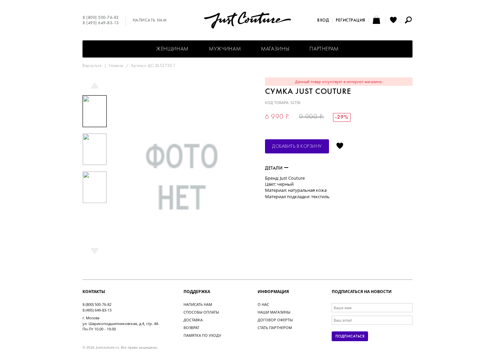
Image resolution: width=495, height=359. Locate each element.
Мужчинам (225, 49)
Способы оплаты (201, 312)
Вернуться (92, 66)
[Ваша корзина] (377, 20)
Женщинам (172, 49)
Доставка (193, 319)
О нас (263, 304)
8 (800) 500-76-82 (100, 18)
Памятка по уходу (202, 335)
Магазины (275, 49)
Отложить (340, 146)
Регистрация (350, 21)
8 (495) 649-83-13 (100, 23)
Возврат (191, 327)
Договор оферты (275, 319)
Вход (323, 21)
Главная (116, 66)
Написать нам (150, 21)
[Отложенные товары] (393, 20)
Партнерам (324, 49)
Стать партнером (275, 327)
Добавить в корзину (297, 146)
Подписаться (349, 336)
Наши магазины (274, 312)
